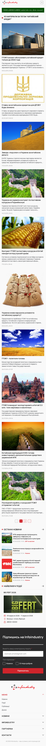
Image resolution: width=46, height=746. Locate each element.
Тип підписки (8, 660)
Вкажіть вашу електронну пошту (17, 648)
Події (3, 703)
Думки (4, 710)
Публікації (5, 706)
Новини (4, 699)
